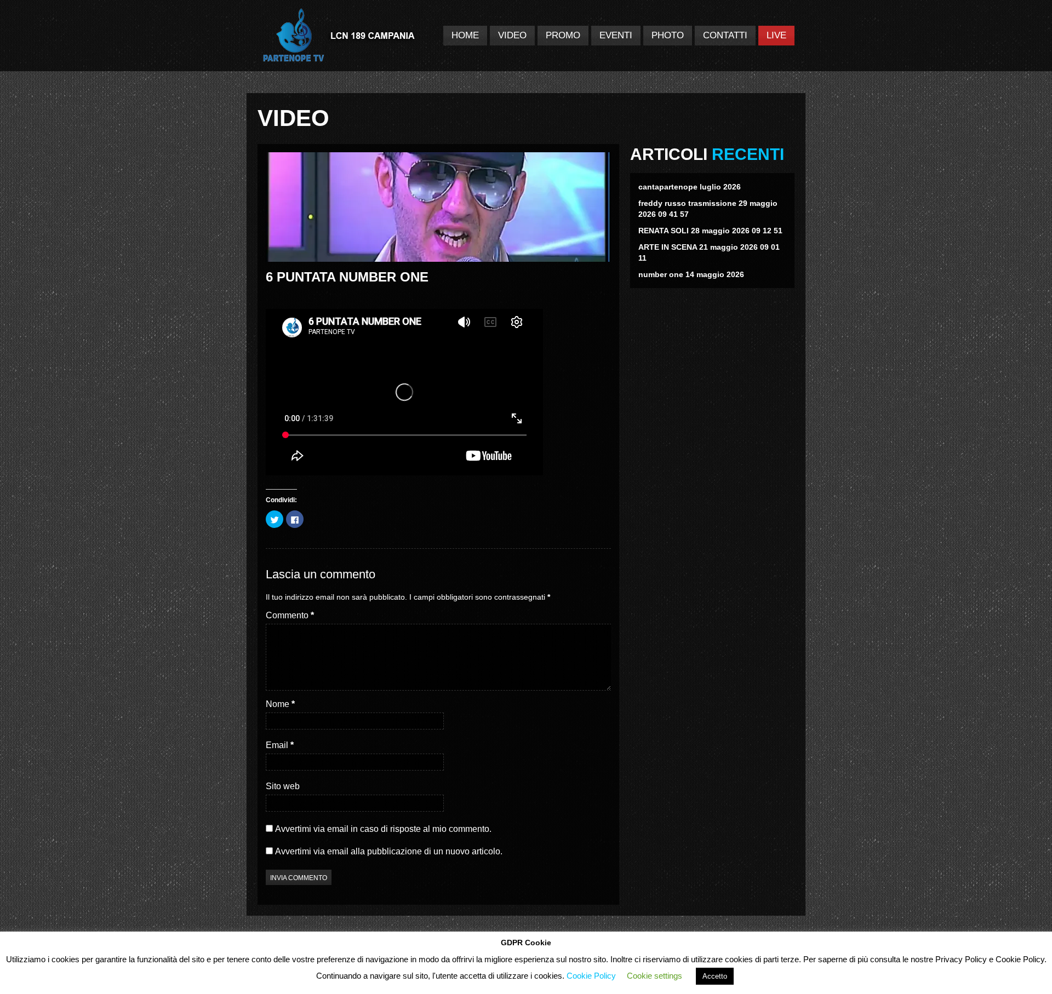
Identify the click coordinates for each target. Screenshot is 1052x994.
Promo (563, 35)
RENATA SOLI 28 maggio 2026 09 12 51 (710, 230)
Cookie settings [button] (654, 975)
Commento (290, 615)
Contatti (725, 35)
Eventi (615, 35)
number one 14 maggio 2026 (691, 274)
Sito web (283, 786)
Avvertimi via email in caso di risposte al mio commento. (383, 829)
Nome (280, 704)
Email (280, 745)
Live (776, 35)
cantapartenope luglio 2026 (689, 186)
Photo (667, 35)
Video (512, 35)
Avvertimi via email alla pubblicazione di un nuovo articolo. (388, 851)
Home (465, 35)
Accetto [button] (714, 976)
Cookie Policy (591, 975)
